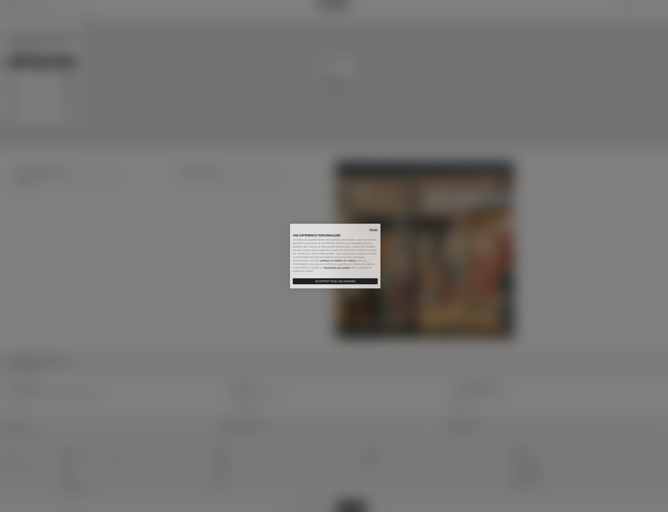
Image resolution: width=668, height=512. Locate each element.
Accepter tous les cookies (335, 281)
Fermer (373, 229)
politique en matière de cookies (338, 260)
